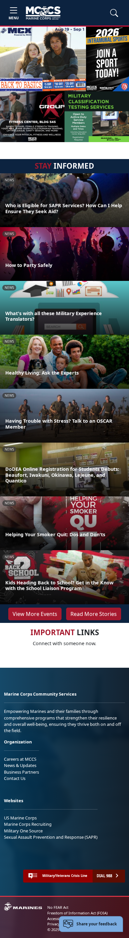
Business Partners (21, 772)
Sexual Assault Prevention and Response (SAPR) (51, 837)
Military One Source (23, 831)
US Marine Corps (20, 818)
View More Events (35, 614)
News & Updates (20, 765)
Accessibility (57, 918)
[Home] (43, 13)
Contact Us (14, 778)
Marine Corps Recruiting (28, 824)
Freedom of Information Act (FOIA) (77, 912)
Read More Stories (93, 614)
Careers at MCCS (20, 759)
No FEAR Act (57, 907)
